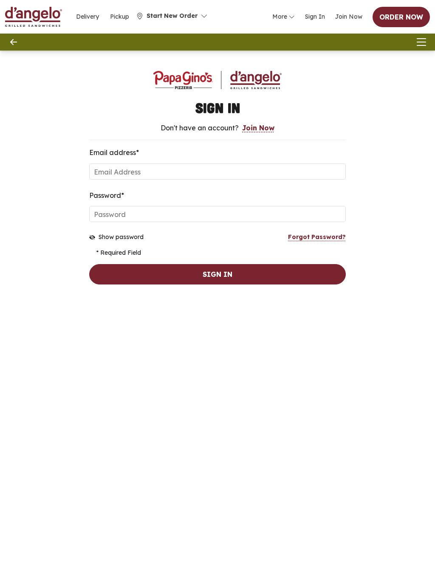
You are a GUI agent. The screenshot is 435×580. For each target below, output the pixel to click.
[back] (13, 42)
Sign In (315, 16)
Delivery (87, 16)
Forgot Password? (317, 237)
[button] (172, 15)
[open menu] (421, 42)
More (279, 16)
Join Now (348, 16)
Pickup (119, 16)
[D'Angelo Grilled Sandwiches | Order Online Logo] (33, 17)
